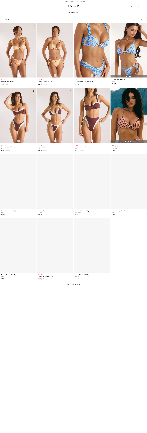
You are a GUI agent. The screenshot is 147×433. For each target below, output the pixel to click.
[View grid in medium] (137, 19)
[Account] (138, 6)
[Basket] (142, 6)
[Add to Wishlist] (33, 25)
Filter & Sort (8, 19)
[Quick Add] (18, 75)
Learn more (82, 1)
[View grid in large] (134, 19)
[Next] (34, 51)
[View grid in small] (141, 19)
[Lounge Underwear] (73, 6)
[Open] (4, 6)
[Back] (2, 51)
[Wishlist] (135, 6)
